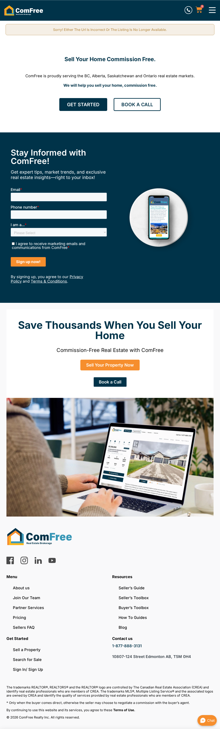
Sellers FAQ (24, 627)
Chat (211, 720)
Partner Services (28, 607)
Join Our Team (26, 598)
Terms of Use (123, 710)
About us (21, 588)
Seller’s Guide (132, 588)
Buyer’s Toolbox (134, 607)
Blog (123, 627)
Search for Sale (27, 659)
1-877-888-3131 (127, 646)
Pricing (19, 617)
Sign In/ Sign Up (28, 669)
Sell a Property (26, 649)
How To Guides (133, 617)
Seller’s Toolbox (134, 598)
